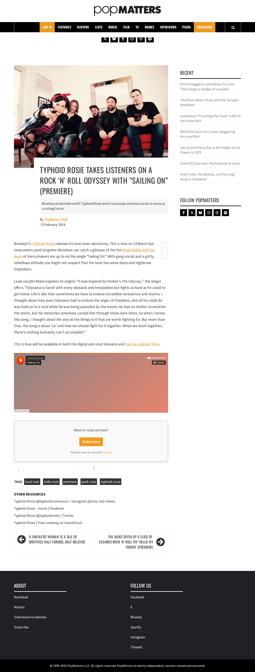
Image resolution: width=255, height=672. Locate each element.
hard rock (32, 481)
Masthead (21, 597)
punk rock (88, 481)
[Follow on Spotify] (150, 38)
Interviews (168, 27)
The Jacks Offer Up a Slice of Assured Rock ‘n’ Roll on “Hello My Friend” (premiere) (126, 541)
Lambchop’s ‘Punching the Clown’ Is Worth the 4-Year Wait (210, 118)
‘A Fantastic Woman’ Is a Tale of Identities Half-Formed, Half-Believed (57, 539)
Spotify (135, 627)
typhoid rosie (110, 481)
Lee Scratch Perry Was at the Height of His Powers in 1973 (210, 150)
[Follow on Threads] (141, 38)
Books (149, 27)
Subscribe (205, 27)
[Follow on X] (105, 38)
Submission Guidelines (30, 617)
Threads (136, 647)
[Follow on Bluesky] (114, 38)
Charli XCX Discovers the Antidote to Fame (210, 163)
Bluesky (136, 617)
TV (137, 27)
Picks (186, 27)
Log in (108, 452)
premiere (70, 481)
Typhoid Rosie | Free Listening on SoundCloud (48, 522)
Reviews (83, 27)
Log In (47, 27)
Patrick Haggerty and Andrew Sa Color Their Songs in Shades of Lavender (207, 86)
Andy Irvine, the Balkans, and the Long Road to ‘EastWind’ (207, 176)
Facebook (137, 597)
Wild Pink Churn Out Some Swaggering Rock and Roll (207, 134)
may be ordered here (142, 344)
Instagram (137, 637)
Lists (99, 27)
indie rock (51, 481)
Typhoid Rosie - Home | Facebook (39, 508)
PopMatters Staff (56, 219)
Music (112, 27)
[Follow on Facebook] (123, 38)
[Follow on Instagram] (132, 38)
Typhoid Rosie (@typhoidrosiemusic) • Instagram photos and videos (64, 501)
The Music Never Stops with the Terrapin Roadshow (209, 102)
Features (64, 27)
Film (126, 27)
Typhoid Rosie (43, 243)
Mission (19, 607)
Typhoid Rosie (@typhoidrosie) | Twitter (44, 515)
